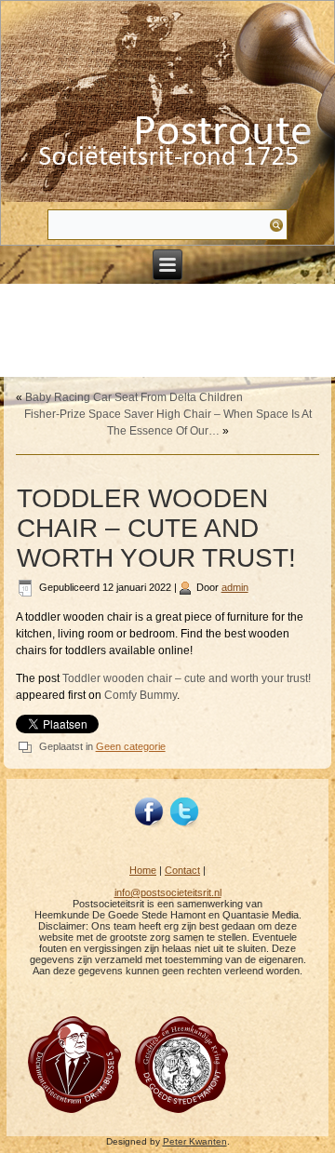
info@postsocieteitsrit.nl (167, 892)
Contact (182, 870)
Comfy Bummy (140, 695)
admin (234, 587)
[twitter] (185, 812)
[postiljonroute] (150, 812)
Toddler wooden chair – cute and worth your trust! (186, 678)
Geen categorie (131, 746)
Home (142, 870)
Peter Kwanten (195, 1141)
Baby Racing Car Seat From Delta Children (134, 397)
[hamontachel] (74, 1112)
